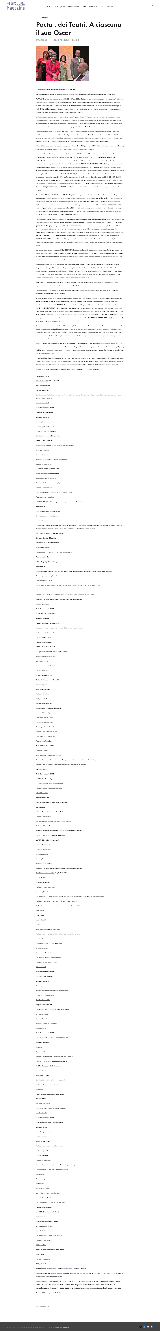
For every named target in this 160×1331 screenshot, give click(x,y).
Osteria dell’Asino (73, 6)
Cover (102, 6)
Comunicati (44, 18)
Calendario (93, 6)
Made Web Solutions (62, 1327)
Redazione (75, 40)
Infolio (84, 6)
